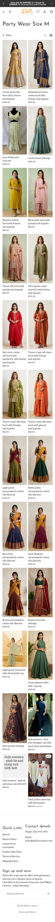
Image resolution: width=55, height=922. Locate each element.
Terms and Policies (27, 912)
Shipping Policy (10, 861)
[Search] (10, 11)
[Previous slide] (3, 3)
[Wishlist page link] (37, 11)
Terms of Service (11, 856)
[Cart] (51, 11)
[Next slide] (51, 3)
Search (6, 834)
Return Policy (9, 839)
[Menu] (3, 11)
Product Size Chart (12, 851)
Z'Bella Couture (31, 906)
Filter (9, 35)
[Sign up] (48, 893)
